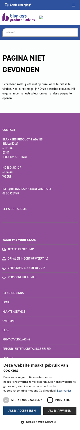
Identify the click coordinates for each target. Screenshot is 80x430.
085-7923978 (10, 193)
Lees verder (64, 390)
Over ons (8, 321)
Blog (5, 330)
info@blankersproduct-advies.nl (27, 189)
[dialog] (40, 394)
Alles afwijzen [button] (60, 410)
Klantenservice (13, 312)
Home (6, 302)
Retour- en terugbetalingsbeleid (26, 349)
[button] (40, 422)
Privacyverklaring (16, 339)
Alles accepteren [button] (22, 410)
